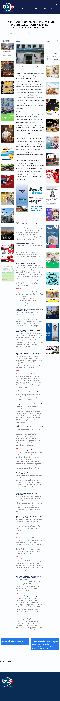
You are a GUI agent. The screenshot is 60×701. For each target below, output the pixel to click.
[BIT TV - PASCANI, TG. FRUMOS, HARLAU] (4, 7)
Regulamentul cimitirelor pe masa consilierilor (24, 289)
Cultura (17, 328)
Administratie (18, 242)
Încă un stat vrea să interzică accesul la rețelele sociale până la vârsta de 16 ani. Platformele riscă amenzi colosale (29, 450)
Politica (17, 614)
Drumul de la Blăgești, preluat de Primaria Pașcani (12, 642)
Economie (18, 471)
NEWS (17, 222)
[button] (56, 4)
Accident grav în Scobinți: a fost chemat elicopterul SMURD (27, 223)
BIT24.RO (18, 41)
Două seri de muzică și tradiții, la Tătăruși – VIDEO (25, 263)
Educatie (17, 448)
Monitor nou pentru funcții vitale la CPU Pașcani (25, 243)
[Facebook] (32, 691)
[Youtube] (34, 691)
